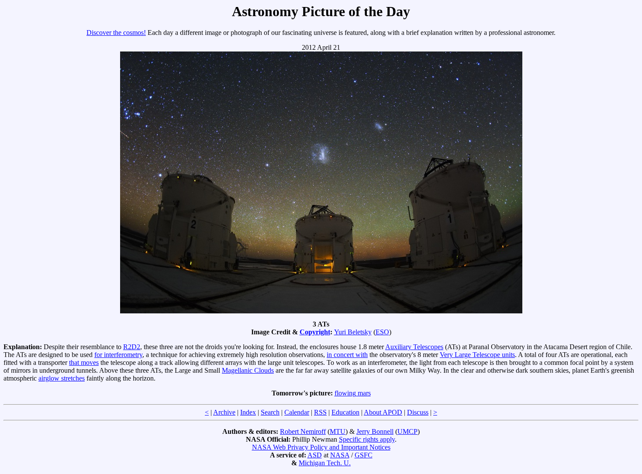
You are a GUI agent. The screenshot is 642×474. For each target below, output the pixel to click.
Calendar (296, 412)
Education (345, 412)
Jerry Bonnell (374, 431)
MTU (337, 431)
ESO (382, 332)
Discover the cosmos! (116, 32)
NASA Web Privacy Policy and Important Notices (321, 447)
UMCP (407, 431)
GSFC (364, 455)
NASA (339, 455)
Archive (224, 412)
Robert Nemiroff (303, 431)
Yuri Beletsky (353, 332)
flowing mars (353, 393)
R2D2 (131, 346)
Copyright (315, 332)
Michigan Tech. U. (325, 463)
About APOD (383, 412)
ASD (314, 455)
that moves (84, 362)
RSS (320, 412)
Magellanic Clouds (248, 370)
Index (248, 412)
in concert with (347, 354)
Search (270, 412)
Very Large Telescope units (477, 354)
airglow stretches (61, 378)
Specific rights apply (367, 439)
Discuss (417, 412)
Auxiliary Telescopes (414, 346)
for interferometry (118, 354)
